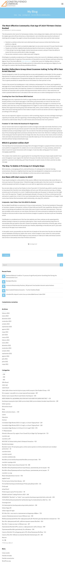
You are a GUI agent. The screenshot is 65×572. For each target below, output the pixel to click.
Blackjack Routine (11, 281)
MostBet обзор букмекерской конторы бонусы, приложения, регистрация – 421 (26, 467)
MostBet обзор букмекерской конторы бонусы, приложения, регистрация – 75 (25, 470)
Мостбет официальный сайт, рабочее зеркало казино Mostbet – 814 (22, 521)
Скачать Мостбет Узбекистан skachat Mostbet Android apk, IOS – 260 (22, 535)
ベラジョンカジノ (7, 543)
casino (4, 414)
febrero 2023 (5, 340)
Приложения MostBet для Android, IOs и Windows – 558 (18, 529)
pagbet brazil (6, 478)
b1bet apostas (6, 404)
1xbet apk (5, 385)
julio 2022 (5, 359)
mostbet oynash (7, 454)
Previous (6, 255)
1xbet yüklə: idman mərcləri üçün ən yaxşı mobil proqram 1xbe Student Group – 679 (26, 390)
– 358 (3, 377)
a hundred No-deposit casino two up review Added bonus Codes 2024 (25, 294)
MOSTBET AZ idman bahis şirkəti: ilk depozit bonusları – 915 (19, 441)
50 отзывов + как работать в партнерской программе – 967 (20, 393)
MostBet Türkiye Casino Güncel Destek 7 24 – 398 (16, 465)
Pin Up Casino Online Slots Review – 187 (13, 481)
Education (5, 417)
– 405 (3, 379)
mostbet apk (6, 436)
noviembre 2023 (6, 321)
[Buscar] (61, 264)
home (15, 15)
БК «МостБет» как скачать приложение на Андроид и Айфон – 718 (22, 513)
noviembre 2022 (6, 348)
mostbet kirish (6, 451)
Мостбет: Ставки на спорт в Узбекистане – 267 (16, 524)
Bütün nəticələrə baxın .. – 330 (10, 412)
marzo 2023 (5, 337)
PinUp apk (5, 486)
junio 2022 (5, 361)
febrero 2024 (5, 313)
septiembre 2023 (7, 326)
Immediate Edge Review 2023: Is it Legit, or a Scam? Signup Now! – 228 (22, 425)
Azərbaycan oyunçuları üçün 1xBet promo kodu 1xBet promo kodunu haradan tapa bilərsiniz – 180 (30, 401)
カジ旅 (4, 540)
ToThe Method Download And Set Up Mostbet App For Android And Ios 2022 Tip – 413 (26, 500)
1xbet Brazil (5, 388)
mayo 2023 (5, 332)
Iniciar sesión (6, 553)
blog (20, 15)
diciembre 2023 (6, 318)
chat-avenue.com (26, 61)
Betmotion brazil (7, 406)
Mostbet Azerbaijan (7, 444)
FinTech (4, 420)
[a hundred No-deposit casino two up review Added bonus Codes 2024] (3, 295)
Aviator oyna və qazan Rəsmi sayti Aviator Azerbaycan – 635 (19, 396)
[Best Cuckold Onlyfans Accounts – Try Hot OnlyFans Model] (3, 290)
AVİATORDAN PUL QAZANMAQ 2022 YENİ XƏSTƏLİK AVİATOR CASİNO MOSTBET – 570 (26, 398)
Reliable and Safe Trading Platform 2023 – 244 (15, 494)
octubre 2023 (6, 324)
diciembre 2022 (6, 345)
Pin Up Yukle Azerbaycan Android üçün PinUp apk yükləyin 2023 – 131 (21, 484)
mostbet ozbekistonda (8, 457)
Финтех (4, 537)
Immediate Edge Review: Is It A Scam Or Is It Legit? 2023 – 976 (19, 428)
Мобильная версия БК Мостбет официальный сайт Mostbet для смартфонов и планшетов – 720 (31, 518)
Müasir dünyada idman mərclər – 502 (12, 475)
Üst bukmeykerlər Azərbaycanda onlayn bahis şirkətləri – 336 (19, 505)
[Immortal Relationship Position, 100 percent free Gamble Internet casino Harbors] (3, 286)
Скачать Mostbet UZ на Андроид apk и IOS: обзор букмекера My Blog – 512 (24, 532)
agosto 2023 (5, 329)
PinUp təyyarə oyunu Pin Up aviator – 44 (13, 492)
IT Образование (7, 430)
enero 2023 (5, 343)
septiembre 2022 (7, 353)
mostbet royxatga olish (9, 462)
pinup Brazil (5, 489)
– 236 (3, 374)
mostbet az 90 (6, 439)
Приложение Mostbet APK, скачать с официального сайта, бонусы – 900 (23, 527)
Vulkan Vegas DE (6, 508)
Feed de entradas (7, 555)
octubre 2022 (6, 351)
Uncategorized (26, 15)
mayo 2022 (5, 364)
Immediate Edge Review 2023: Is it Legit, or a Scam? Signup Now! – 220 (22, 422)
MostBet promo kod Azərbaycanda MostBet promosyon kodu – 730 (21, 459)
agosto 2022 (5, 356)
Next (59, 255)
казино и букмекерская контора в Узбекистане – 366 (17, 516)
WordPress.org (6, 561)
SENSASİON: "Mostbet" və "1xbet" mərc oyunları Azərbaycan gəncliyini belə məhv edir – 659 (28, 497)
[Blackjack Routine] (3, 282)
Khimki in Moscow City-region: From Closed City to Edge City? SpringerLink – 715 (25, 433)
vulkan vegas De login (8, 510)
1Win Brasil (5, 382)
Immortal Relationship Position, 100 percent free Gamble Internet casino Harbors (30, 285)
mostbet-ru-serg (7, 473)
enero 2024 (5, 316)
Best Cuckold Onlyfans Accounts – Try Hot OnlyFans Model (23, 290)
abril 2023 (5, 334)
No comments (17, 30)
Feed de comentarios (8, 558)
